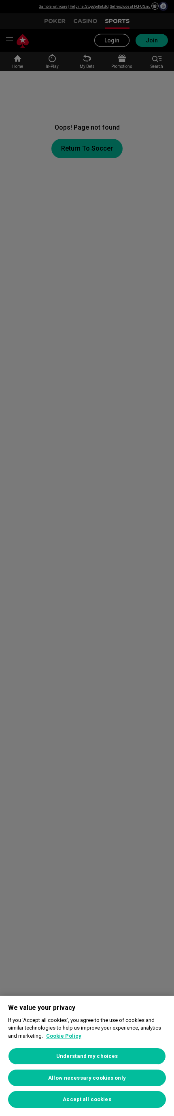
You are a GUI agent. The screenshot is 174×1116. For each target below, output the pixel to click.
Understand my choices (87, 1056)
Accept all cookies (87, 1099)
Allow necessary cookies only (87, 1078)
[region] (87, 1056)
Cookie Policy (63, 1036)
